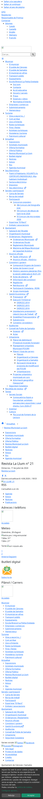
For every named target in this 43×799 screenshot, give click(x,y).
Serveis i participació (10, 692)
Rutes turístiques (13, 646)
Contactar (5, 20)
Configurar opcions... (10, 790)
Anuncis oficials (12, 720)
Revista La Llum (8, 471)
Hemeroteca (10, 631)
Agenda (8, 493)
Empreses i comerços (15, 625)
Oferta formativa (13, 438)
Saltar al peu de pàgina (14, 7)
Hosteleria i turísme (14, 654)
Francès (12, 37)
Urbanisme (10, 735)
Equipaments (11, 620)
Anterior (5, 556)
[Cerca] (33, 54)
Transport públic (12, 617)
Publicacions (11, 502)
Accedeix (5, 523)
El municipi (10, 605)
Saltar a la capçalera (13, 1)
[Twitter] (19, 742)
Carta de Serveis (12, 694)
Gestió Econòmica (13, 726)
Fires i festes (10, 648)
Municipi (5, 603)
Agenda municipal (13, 458)
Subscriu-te (6, 577)
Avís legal (9, 748)
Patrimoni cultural (13, 657)
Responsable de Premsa (12, 17)
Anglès (12, 32)
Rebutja (11, 795)
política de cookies (24, 787)
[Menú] (2, 58)
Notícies (9, 449)
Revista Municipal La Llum (15, 427)
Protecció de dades (14, 751)
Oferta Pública (11, 441)
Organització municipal (15, 714)
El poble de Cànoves (14, 608)
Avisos (8, 452)
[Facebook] (29, 742)
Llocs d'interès (11, 643)
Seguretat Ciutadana (14, 737)
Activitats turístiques (14, 651)
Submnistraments (13, 628)
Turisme (5, 634)
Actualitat (11, 423)
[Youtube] (6, 745)
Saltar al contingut (12, 4)
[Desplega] (18, 424)
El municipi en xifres (14, 614)
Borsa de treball (12, 697)
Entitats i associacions (15, 706)
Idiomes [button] (9, 23)
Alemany (13, 35)
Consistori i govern (13, 723)
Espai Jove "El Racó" (14, 703)
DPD (3, 12)
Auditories (10, 729)
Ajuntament (6, 709)
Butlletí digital (11, 447)
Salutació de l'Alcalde (14, 712)
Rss (6, 455)
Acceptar (31, 795)
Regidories (6, 15)
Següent (12, 556)
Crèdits (8, 757)
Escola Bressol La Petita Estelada (20, 623)
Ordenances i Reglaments (17, 717)
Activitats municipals (14, 435)
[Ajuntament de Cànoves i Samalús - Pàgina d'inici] (16, 49)
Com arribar (10, 640)
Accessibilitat (11, 754)
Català (12, 26)
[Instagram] (17, 745)
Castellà (12, 29)
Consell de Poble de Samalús (18, 732)
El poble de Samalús (14, 611)
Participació (10, 700)
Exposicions (10, 432)
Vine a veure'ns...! (13, 637)
